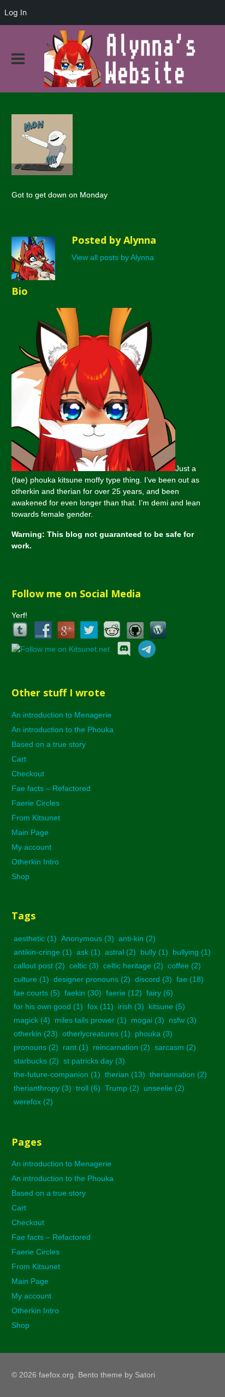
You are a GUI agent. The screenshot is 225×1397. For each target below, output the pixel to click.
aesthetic (35, 938)
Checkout (27, 773)
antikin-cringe (43, 952)
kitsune (167, 1006)
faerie (124, 992)
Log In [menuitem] (15, 12)
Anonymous (87, 938)
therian (125, 1074)
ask (88, 952)
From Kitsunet (35, 817)
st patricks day (94, 1060)
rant (75, 1047)
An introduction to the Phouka (62, 729)
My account (31, 847)
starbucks (36, 1060)
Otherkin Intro (35, 861)
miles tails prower (91, 1020)
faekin (83, 992)
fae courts (37, 992)
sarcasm (175, 1047)
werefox (33, 1101)
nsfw (183, 1020)
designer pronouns (92, 979)
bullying (192, 952)
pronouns (36, 1047)
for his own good (48, 1006)
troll (88, 1088)
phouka (154, 1033)
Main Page (30, 832)
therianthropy (43, 1088)
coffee (184, 965)
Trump (122, 1088)
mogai (147, 1020)
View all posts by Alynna (113, 257)
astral (120, 952)
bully (154, 952)
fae (190, 979)
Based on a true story (48, 744)
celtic (84, 965)
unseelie (164, 1088)
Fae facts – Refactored (51, 788)
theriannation (178, 1074)
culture (31, 979)
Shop (20, 876)
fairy (159, 992)
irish (131, 1006)
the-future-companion (57, 1074)
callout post (39, 965)
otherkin (36, 1033)
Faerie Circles (35, 803)
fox (100, 1006)
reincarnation (121, 1047)
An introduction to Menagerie (61, 714)
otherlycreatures (96, 1033)
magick (32, 1020)
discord (153, 979)
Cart (18, 759)
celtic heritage (133, 965)
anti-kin (137, 938)
